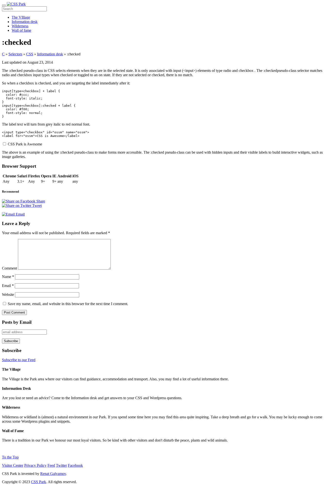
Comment (9, 268)
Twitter (61, 465)
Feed (51, 465)
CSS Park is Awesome (25, 144)
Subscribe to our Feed (18, 360)
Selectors (15, 54)
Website (8, 295)
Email (20, 214)
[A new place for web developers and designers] (16, 4)
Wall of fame (21, 30)
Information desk (25, 22)
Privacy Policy (35, 465)
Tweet (36, 205)
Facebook (75, 465)
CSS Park (38, 482)
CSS (29, 54)
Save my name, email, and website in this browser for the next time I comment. (68, 304)
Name (8, 277)
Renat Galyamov (53, 474)
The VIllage (21, 17)
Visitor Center (12, 465)
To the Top (10, 457)
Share (40, 201)
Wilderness (20, 26)
